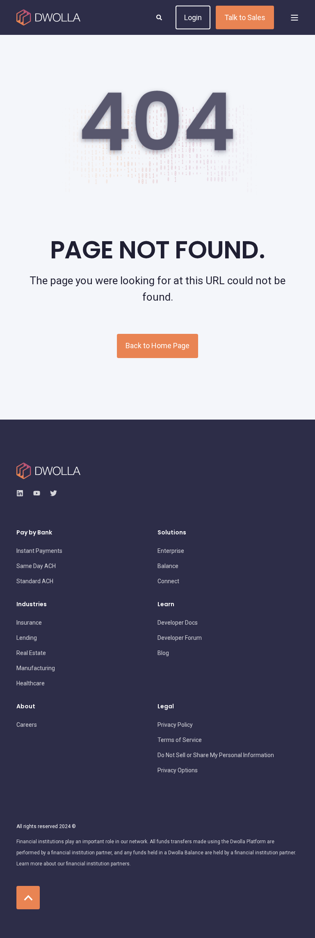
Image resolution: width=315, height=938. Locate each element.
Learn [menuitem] (166, 604)
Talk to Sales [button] (244, 17)
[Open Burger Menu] (294, 18)
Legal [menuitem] (166, 706)
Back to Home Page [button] (157, 345)
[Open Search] (159, 17)
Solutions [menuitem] (172, 532)
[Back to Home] (48, 17)
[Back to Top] (28, 897)
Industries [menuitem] (31, 604)
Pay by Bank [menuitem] (34, 532)
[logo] (48, 471)
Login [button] (193, 17)
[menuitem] (39, 551)
